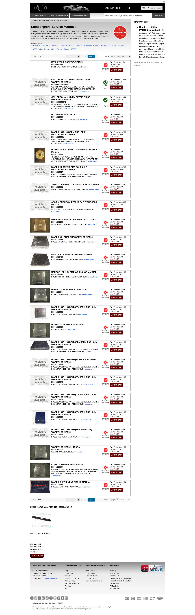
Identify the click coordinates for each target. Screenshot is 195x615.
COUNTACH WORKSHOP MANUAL (68, 464)
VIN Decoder (114, 573)
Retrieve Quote (91, 576)
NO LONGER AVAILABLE (63, 114)
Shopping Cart (91, 578)
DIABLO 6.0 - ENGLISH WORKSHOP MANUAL (73, 237)
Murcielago (105, 46)
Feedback (68, 586)
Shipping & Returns (72, 583)
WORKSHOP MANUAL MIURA (65, 447)
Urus (63, 46)
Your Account (90, 571)
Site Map (113, 571)
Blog (66, 589)
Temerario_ (55, 46)
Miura (53, 49)
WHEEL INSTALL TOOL (40, 534)
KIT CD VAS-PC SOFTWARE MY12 (67, 62)
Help (128, 8)
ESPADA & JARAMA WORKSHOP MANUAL (71, 254)
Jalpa (41, 49)
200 (128, 500)
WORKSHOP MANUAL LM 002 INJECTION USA (73, 219)
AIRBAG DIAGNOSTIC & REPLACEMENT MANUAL (75, 184)
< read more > (82, 67)
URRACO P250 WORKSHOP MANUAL (69, 289)
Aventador (88, 46)
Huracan (79, 46)
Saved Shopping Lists (94, 581)
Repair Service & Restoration (120, 581)
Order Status (90, 573)
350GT (73, 49)
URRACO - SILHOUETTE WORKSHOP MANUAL (73, 272)
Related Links (115, 589)
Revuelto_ (45, 46)
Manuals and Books (46, 21)
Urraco (46, 49)
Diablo (113, 46)
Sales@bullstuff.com (52, 578)
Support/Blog (79, 15)
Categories (38, 15)
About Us (68, 576)
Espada (59, 49)
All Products (114, 586)
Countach (121, 46)
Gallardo (96, 46)
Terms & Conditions (72, 578)
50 (121, 500)
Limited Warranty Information (120, 578)
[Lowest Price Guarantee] (120, 40)
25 (117, 500)
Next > (91, 56)
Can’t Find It (114, 576)
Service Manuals (62, 21)
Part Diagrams (59, 15)
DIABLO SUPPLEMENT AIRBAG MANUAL (71, 482)
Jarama (67, 49)
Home (34, 21)
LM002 (34, 49)
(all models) (36, 46)
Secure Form (114, 583)
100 (124, 500)
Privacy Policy (70, 581)
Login (163, 2)
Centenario (70, 46)
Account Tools (112, 8)
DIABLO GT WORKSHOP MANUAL (67, 324)
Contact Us (69, 573)
